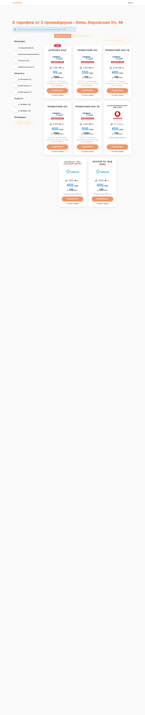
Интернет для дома (62, 36)
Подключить (57, 90)
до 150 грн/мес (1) (24, 79)
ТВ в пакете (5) (23, 60)
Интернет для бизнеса (82, 36)
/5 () (58, 67)
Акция (58, 45)
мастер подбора (24, 123)
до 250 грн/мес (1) (24, 92)
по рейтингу (118, 40)
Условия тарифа (57, 95)
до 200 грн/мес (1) (24, 86)
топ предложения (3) (25, 48)
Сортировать (107, 40)
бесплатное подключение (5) (28, 54)
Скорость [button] (18, 98)
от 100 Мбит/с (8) (24, 104)
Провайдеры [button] (20, 117)
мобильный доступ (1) (26, 67)
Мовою (130, 3)
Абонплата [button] (19, 73)
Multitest (18, 2)
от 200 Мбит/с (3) (24, 111)
